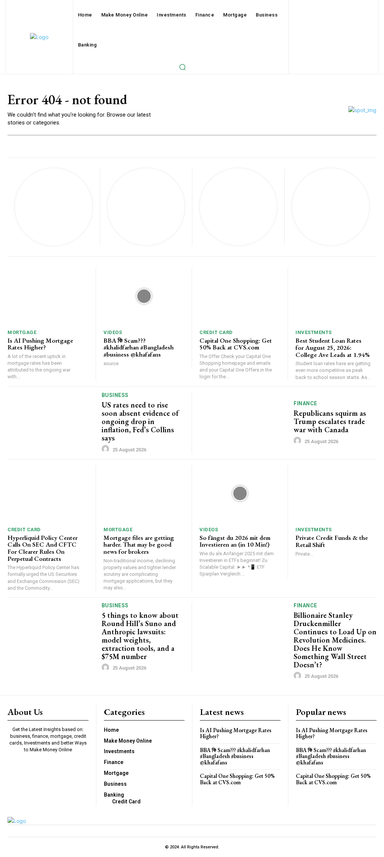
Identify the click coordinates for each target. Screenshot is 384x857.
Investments (314, 332)
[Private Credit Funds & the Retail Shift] (336, 493)
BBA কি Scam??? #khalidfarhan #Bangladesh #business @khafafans (139, 347)
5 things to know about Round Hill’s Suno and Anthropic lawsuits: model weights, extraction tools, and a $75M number (140, 635)
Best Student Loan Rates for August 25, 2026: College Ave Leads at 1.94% (333, 347)
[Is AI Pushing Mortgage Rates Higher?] (48, 296)
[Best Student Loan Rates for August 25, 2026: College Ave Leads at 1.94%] (336, 296)
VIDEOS (113, 332)
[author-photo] (106, 449)
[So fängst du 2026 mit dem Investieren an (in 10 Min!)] (240, 493)
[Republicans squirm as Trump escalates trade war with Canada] (244, 423)
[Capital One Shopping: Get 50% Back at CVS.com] (240, 296)
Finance (305, 403)
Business (115, 395)
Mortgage (22, 332)
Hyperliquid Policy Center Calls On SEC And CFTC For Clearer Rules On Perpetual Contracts (43, 548)
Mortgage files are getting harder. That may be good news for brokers (139, 544)
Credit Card (216, 332)
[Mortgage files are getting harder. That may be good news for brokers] (144, 493)
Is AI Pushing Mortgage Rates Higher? (40, 344)
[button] (182, 67)
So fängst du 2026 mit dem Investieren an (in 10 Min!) (235, 541)
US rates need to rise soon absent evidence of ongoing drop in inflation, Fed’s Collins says (140, 421)
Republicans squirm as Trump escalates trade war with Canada (330, 421)
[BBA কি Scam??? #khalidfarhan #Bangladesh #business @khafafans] (144, 296)
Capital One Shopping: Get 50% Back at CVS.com (236, 344)
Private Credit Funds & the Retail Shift (332, 541)
